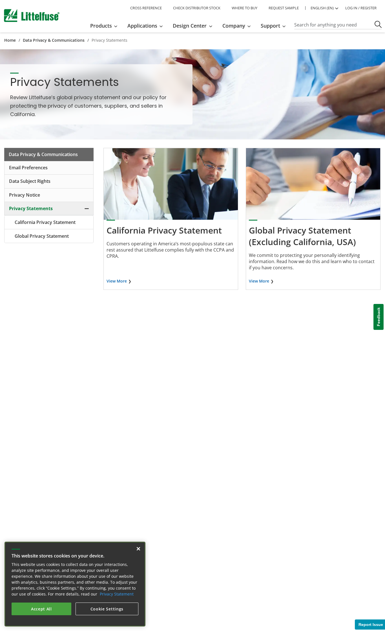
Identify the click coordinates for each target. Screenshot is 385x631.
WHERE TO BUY (244, 7)
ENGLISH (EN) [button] (322, 7)
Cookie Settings (107, 609)
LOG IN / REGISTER (361, 7)
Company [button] (233, 25)
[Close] (138, 549)
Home (10, 40)
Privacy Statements (31, 208)
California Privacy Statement (45, 222)
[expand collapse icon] (86, 208)
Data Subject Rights (29, 181)
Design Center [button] (190, 25)
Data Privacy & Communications (54, 40)
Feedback (378, 317)
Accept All (41, 609)
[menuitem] (105, 25)
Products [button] (101, 25)
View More (117, 281)
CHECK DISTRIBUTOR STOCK (196, 7)
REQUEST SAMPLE (284, 7)
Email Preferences (28, 168)
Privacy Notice (24, 195)
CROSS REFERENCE (146, 7)
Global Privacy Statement (42, 236)
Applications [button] (142, 25)
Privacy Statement (117, 594)
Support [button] (270, 25)
